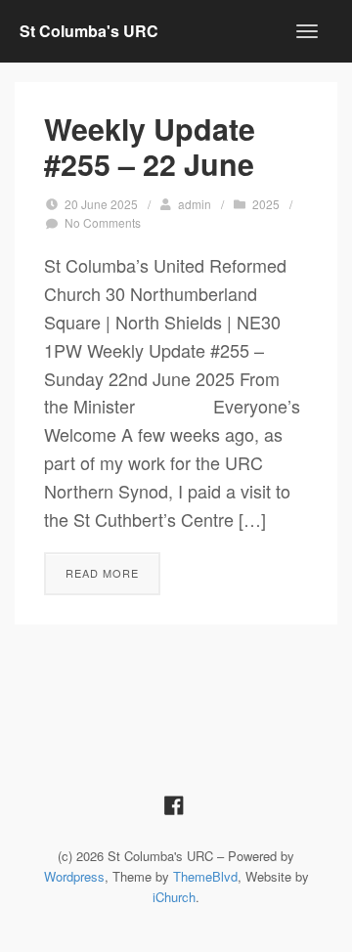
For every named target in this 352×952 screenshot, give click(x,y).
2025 (266, 203)
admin (194, 203)
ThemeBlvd (205, 876)
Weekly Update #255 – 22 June (149, 146)
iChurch (174, 896)
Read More (102, 573)
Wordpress (74, 876)
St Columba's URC (89, 31)
